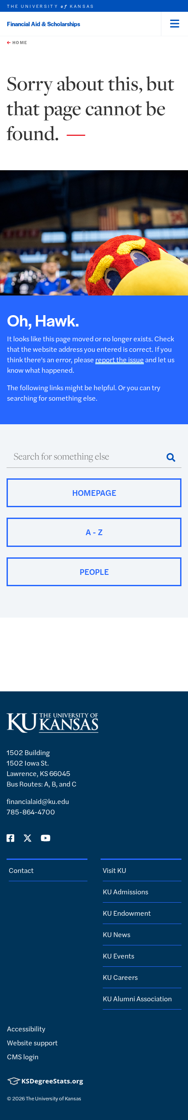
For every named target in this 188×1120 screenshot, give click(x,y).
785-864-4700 (31, 812)
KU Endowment (127, 913)
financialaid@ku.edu (38, 801)
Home (18, 42)
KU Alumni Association (137, 998)
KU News (116, 934)
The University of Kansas (53, 1098)
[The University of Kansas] (52, 729)
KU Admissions (125, 891)
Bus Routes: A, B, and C (42, 784)
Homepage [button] (94, 492)
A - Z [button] (94, 532)
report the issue (119, 359)
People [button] (94, 571)
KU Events (118, 956)
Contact (21, 870)
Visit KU (114, 870)
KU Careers (120, 977)
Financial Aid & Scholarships (43, 24)
